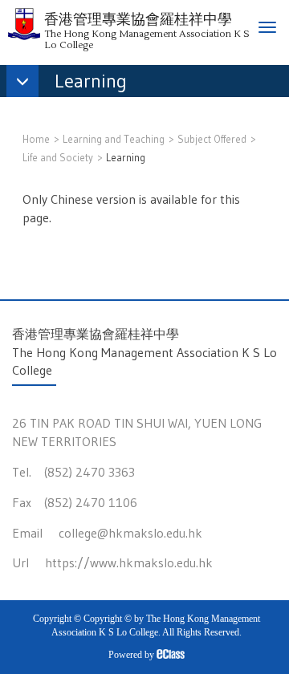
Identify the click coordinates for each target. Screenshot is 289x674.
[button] (74, 83)
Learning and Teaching (114, 138)
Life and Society (57, 157)
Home (36, 138)
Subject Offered (211, 138)
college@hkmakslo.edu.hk (130, 533)
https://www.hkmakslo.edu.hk (129, 562)
